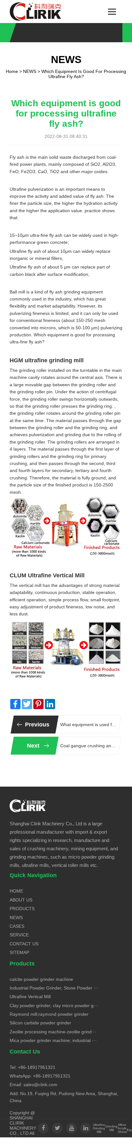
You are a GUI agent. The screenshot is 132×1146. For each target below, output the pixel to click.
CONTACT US (24, 943)
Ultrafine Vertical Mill (30, 996)
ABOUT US (21, 899)
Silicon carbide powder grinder (40, 1022)
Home (12, 71)
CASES (17, 926)
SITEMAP (19, 952)
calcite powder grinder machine (41, 979)
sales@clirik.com (40, 1084)
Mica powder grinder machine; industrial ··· (53, 1040)
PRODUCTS (22, 908)
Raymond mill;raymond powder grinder (49, 1014)
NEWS (29, 71)
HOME (16, 891)
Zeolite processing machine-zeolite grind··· (53, 1031)
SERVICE (19, 934)
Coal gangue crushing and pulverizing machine (88, 745)
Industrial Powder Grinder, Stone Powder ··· (54, 987)
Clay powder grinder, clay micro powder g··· (54, 1005)
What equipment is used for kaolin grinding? (88, 724)
